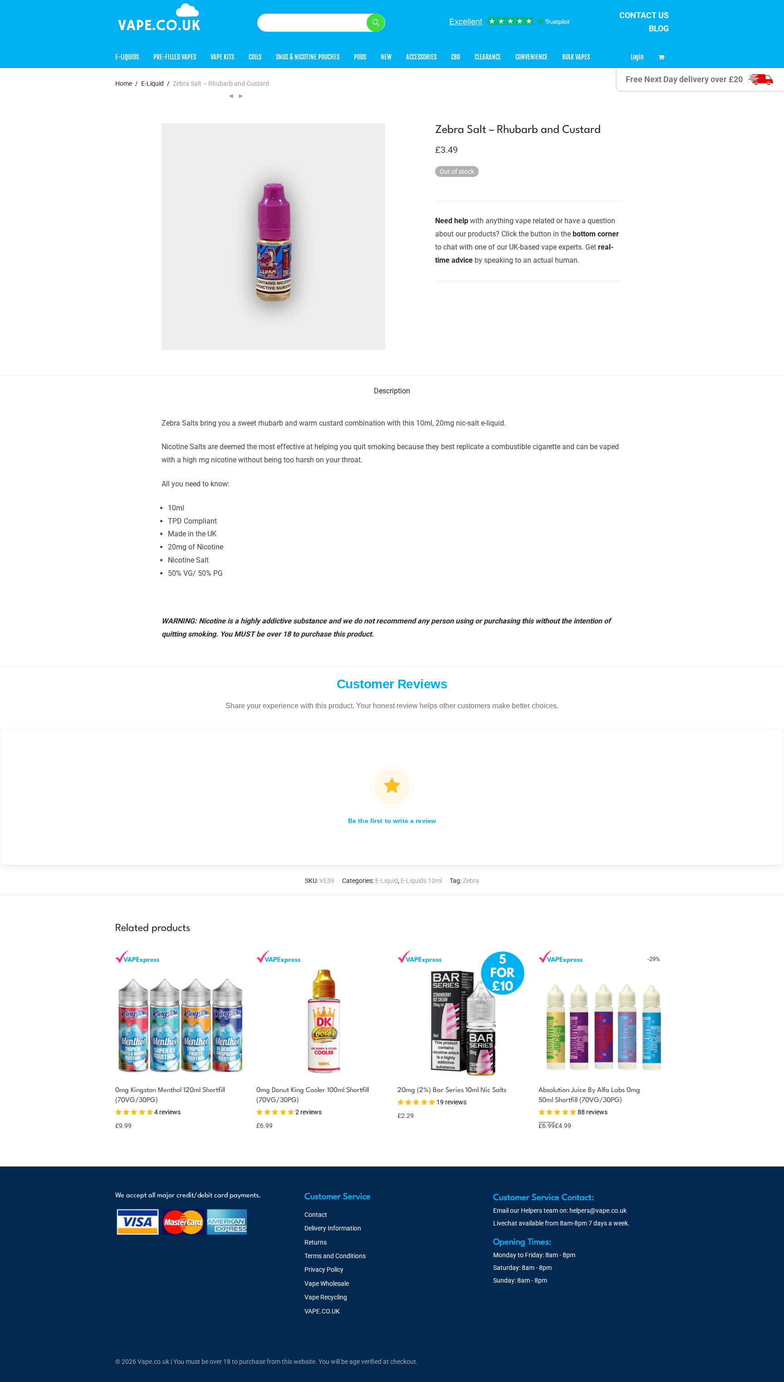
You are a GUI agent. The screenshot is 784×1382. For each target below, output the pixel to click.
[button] (376, 23)
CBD (455, 57)
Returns (315, 1242)
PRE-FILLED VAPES (174, 57)
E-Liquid (152, 83)
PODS (360, 57)
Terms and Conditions (335, 1255)
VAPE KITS (222, 57)
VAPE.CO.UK (322, 1311)
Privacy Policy (323, 1269)
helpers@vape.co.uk (598, 1210)
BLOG (659, 28)
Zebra (471, 880)
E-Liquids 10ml (421, 880)
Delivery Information (332, 1228)
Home (123, 83)
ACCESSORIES (421, 57)
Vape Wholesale (326, 1283)
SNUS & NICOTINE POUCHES (307, 57)
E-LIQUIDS (127, 57)
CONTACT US (644, 15)
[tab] (392, 391)
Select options (136, 1120)
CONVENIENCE (531, 57)
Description (392, 391)
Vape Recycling (325, 1297)
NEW (386, 57)
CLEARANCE (488, 57)
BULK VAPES (576, 57)
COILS (255, 57)
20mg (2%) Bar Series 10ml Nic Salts (451, 1090)
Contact (315, 1214)
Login (637, 57)
